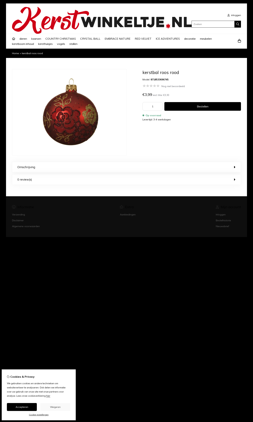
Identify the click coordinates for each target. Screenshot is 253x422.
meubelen (206, 38)
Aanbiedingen (128, 214)
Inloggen (221, 214)
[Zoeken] (238, 24)
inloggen (235, 15)
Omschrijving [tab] (26, 167)
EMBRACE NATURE (117, 38)
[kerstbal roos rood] (69, 154)
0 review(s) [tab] (24, 179)
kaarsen (36, 38)
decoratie (190, 38)
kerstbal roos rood (32, 53)
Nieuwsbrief (222, 226)
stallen (73, 44)
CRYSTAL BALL (90, 38)
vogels (61, 44)
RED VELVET (143, 38)
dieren (23, 38)
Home (15, 53)
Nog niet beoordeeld (173, 86)
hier (48, 395)
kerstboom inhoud (23, 44)
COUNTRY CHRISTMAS (60, 38)
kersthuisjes (45, 44)
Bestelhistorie (223, 220)
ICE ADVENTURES (168, 38)
